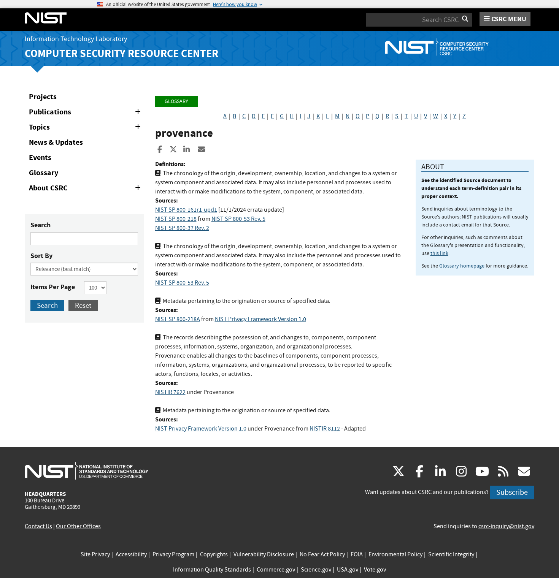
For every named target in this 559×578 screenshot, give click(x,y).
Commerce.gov (276, 569)
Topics (86, 128)
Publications (86, 113)
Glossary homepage (461, 265)
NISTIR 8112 (325, 428)
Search (40, 225)
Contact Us (38, 526)
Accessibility (131, 554)
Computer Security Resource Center (121, 53)
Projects (43, 97)
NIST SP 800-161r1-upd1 (186, 210)
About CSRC (86, 189)
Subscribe (512, 492)
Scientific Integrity (451, 554)
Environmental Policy (395, 554)
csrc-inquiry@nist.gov (506, 526)
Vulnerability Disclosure (263, 554)
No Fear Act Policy (322, 554)
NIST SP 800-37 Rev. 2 (182, 228)
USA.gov (347, 569)
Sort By (41, 255)
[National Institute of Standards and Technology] (86, 470)
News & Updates (56, 142)
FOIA (357, 554)
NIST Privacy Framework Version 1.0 (260, 319)
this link (439, 253)
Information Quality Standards (212, 569)
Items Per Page (52, 286)
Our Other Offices (78, 526)
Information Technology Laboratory (76, 39)
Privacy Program (173, 554)
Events (40, 157)
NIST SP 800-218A (177, 319)
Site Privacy (95, 554)
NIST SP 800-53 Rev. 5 (238, 219)
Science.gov (316, 569)
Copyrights (214, 554)
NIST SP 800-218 (176, 219)
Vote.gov (375, 569)
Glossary (43, 173)
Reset (83, 305)
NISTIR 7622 (170, 392)
